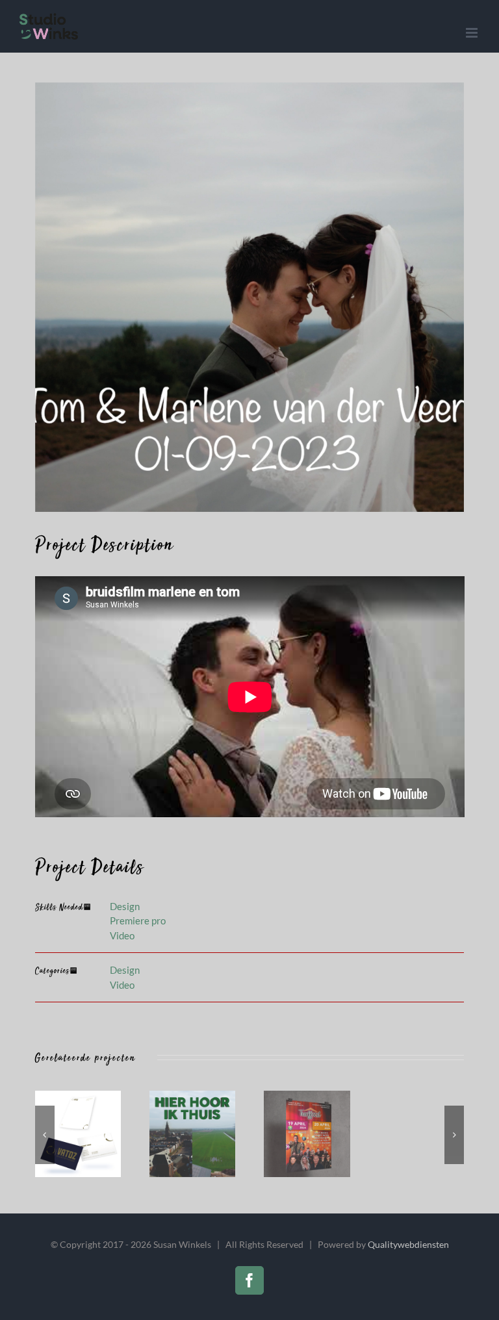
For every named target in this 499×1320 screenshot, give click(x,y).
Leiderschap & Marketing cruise (202, 1134)
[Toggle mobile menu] (473, 33)
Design (125, 906)
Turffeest (87, 1134)
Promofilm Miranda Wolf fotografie (431, 1134)
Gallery (119, 1134)
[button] (45, 1135)
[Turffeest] (103, 1133)
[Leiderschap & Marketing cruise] (218, 1133)
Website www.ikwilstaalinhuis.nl (316, 1134)
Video (122, 935)
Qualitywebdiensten (408, 1244)
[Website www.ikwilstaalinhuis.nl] (332, 1133)
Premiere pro (138, 920)
